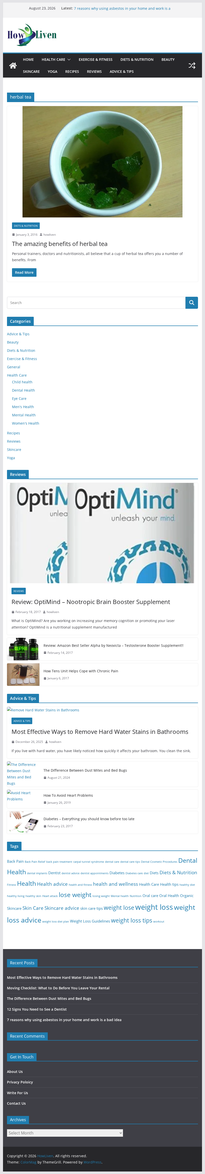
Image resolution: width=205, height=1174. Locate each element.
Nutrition (136, 896)
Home (28, 59)
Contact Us (16, 1103)
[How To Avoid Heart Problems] (23, 799)
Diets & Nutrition (137, 59)
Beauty (168, 59)
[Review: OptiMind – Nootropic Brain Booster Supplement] (102, 533)
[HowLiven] (13, 66)
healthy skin (33, 896)
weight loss (154, 907)
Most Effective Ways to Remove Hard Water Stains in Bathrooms (100, 731)
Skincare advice (61, 908)
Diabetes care (134, 873)
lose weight (75, 894)
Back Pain (15, 861)
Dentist (54, 872)
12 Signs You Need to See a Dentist (103, 8)
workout (158, 921)
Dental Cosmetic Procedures (159, 861)
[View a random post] (192, 66)
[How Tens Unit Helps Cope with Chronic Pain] (23, 674)
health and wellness (115, 883)
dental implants (37, 873)
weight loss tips (131, 920)
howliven (50, 234)
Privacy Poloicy (20, 1082)
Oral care (150, 895)
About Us (15, 1071)
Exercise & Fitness (95, 59)
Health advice (52, 883)
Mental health (120, 896)
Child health (22, 382)
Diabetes (117, 872)
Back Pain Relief (35, 861)
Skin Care (33, 908)
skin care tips (91, 908)
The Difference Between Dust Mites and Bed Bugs (85, 770)
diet (146, 873)
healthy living (15, 896)
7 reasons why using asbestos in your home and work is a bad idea (64, 1019)
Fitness (11, 885)
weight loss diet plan (55, 921)
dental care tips (130, 861)
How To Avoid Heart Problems (68, 795)
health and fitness (80, 885)
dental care (112, 861)
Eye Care (19, 398)
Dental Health (23, 390)
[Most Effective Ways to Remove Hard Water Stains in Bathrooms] (102, 710)
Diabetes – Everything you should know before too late (89, 818)
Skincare (31, 71)
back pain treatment (59, 861)
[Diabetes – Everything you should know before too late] (23, 822)
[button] (68, 59)
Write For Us (17, 1092)
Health (26, 883)
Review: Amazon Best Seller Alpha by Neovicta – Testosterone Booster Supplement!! (114, 645)
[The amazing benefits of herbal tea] (102, 161)
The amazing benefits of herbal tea (60, 243)
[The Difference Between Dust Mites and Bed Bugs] (23, 774)
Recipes (72, 71)
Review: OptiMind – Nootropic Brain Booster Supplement (91, 602)
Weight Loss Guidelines (90, 921)
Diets (154, 872)
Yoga (52, 71)
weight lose (119, 908)
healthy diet (187, 885)
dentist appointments (94, 873)
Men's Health (23, 406)
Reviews (94, 71)
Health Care (53, 59)
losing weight (101, 896)
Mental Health (24, 415)
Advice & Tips (122, 71)
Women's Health (25, 423)
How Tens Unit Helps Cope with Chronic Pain (81, 671)
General (13, 367)
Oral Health (169, 895)
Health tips (169, 884)
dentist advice (71, 873)
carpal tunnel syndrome (88, 861)
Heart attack (50, 896)
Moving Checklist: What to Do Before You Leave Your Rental (58, 988)
